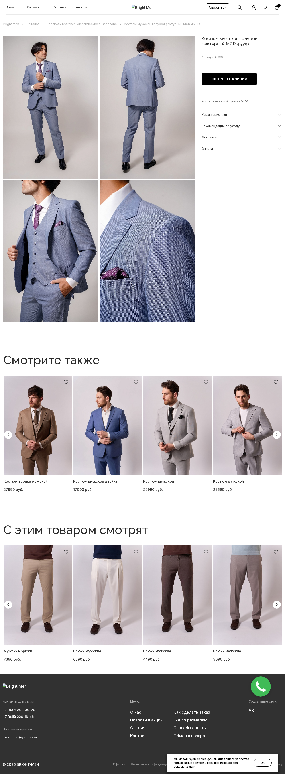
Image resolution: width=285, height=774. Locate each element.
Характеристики (214, 114)
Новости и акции (146, 720)
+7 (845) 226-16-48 (18, 717)
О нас (10, 7)
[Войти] (253, 7)
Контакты (139, 735)
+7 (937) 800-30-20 (19, 710)
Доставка (209, 137)
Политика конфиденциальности (157, 764)
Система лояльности (69, 7)
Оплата (207, 148)
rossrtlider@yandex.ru (20, 737)
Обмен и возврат (190, 735)
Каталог (33, 7)
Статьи (137, 727)
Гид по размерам (190, 720)
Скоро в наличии (229, 79)
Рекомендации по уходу (221, 126)
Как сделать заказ (191, 712)
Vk (251, 710)
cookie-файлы (207, 759)
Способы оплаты (190, 727)
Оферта (119, 764)
